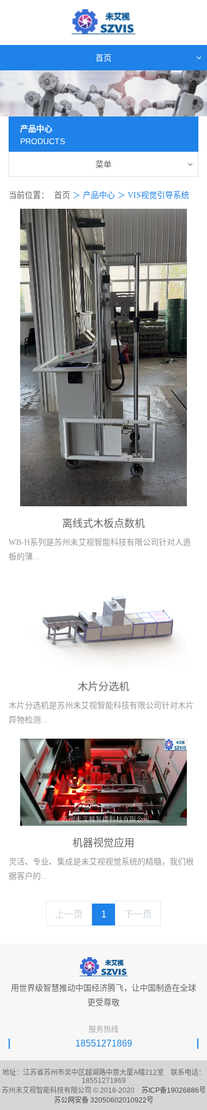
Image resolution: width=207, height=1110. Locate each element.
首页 (62, 195)
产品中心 (99, 195)
